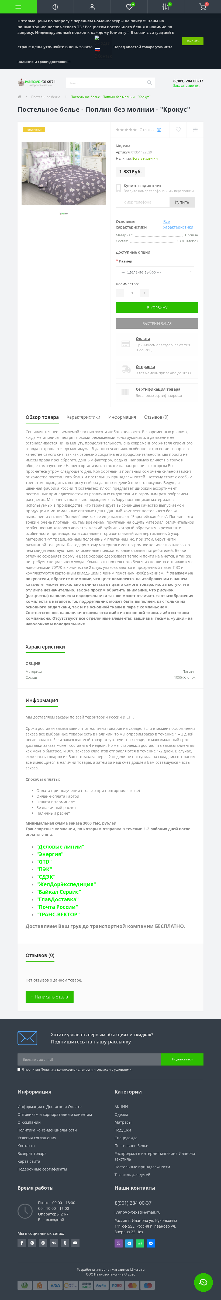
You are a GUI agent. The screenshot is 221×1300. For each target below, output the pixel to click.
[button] (92, 6)
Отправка (145, 366)
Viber (119, 1243)
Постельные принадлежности (142, 1166)
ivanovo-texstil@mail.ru (138, 1212)
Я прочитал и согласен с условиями (77, 1069)
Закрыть (192, 40)
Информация (122, 417)
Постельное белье (46, 96)
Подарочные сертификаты (42, 1169)
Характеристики (83, 417)
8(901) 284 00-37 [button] (133, 1203)
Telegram (129, 1243)
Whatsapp (140, 1243)
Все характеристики (178, 224)
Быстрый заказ (157, 323)
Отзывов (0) (156, 417)
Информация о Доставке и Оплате (50, 1106)
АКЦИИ (121, 1106)
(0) (159, 129)
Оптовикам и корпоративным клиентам (55, 1114)
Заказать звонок (186, 85)
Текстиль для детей (132, 1174)
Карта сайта (29, 1161)
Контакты (26, 1145)
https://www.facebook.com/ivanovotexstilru (22, 1243)
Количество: (127, 283)
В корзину (157, 307)
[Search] (149, 83)
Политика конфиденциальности (67, 1069)
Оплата (143, 338)
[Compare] (195, 130)
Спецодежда (126, 1137)
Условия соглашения (37, 1137)
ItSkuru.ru (137, 1269)
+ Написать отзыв (49, 997)
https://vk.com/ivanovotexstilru (54, 1243)
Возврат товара (32, 1153)
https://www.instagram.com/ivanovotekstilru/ (43, 1243)
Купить (182, 202)
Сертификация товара (158, 389)
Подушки (123, 1130)
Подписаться (182, 1059)
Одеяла (121, 1114)
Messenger (151, 1243)
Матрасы (123, 1122)
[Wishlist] (178, 130)
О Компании (29, 1122)
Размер (124, 261)
